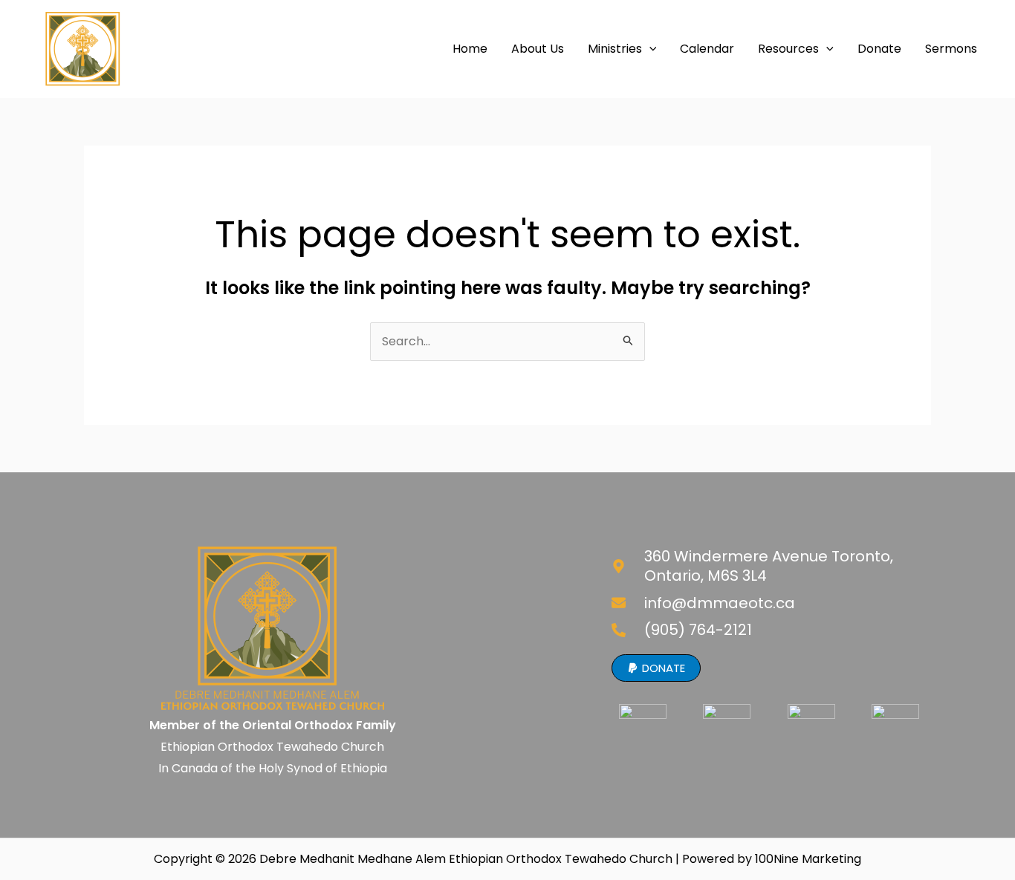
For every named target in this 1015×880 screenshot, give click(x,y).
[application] (649, 49)
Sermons (951, 48)
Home (470, 48)
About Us (537, 48)
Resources (788, 48)
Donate (879, 48)
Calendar (707, 48)
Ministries (615, 48)
